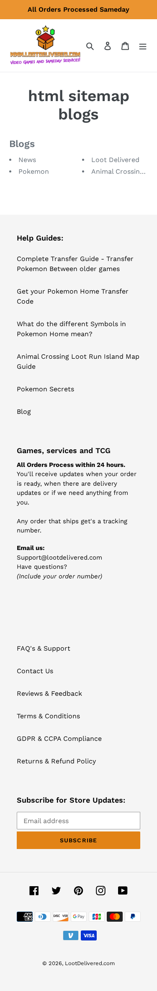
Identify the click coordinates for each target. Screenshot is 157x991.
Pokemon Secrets (45, 389)
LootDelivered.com (90, 963)
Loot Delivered (115, 160)
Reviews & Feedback (49, 693)
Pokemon (33, 171)
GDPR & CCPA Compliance (59, 739)
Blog (24, 412)
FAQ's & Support (43, 648)
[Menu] (143, 45)
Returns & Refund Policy (56, 761)
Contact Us (35, 671)
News (27, 160)
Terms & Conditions (48, 716)
